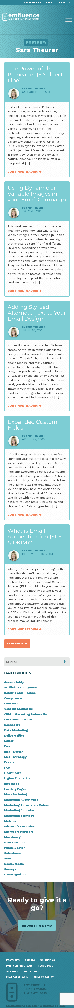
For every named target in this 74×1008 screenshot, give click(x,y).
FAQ (7, 767)
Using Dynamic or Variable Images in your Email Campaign (37, 194)
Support (12, 971)
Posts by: (36, 42)
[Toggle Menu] (68, 20)
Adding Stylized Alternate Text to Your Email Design (37, 313)
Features (13, 960)
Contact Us (64, 2)
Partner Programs (19, 966)
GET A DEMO (31, 971)
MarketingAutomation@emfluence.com (36, 1005)
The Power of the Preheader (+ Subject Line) (35, 74)
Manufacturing (15, 794)
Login (49, 2)
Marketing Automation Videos (27, 805)
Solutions (47, 960)
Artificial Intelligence (20, 687)
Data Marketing (16, 730)
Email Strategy (15, 757)
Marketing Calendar (19, 810)
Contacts (11, 703)
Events (9, 762)
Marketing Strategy (19, 815)
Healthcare (12, 773)
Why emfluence (32, 2)
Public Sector (14, 847)
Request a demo (37, 925)
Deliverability (14, 735)
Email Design (13, 751)
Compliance (13, 698)
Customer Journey (18, 719)
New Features (14, 842)
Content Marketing (18, 708)
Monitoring (12, 837)
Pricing (30, 960)
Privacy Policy (44, 977)
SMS (7, 858)
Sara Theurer (35, 88)
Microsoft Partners (19, 831)
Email (8, 746)
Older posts (17, 643)
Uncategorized (15, 874)
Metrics (10, 821)
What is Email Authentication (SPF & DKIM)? (35, 537)
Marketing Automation (21, 799)
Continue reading (23, 171)
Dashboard (12, 724)
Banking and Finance (20, 692)
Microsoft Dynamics (19, 826)
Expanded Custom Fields (32, 425)
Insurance (11, 783)
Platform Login (17, 977)
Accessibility (14, 682)
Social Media (14, 863)
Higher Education (17, 778)
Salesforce (12, 853)
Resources (45, 966)
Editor (8, 740)
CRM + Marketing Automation (26, 714)
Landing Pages (15, 789)
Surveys (10, 869)
